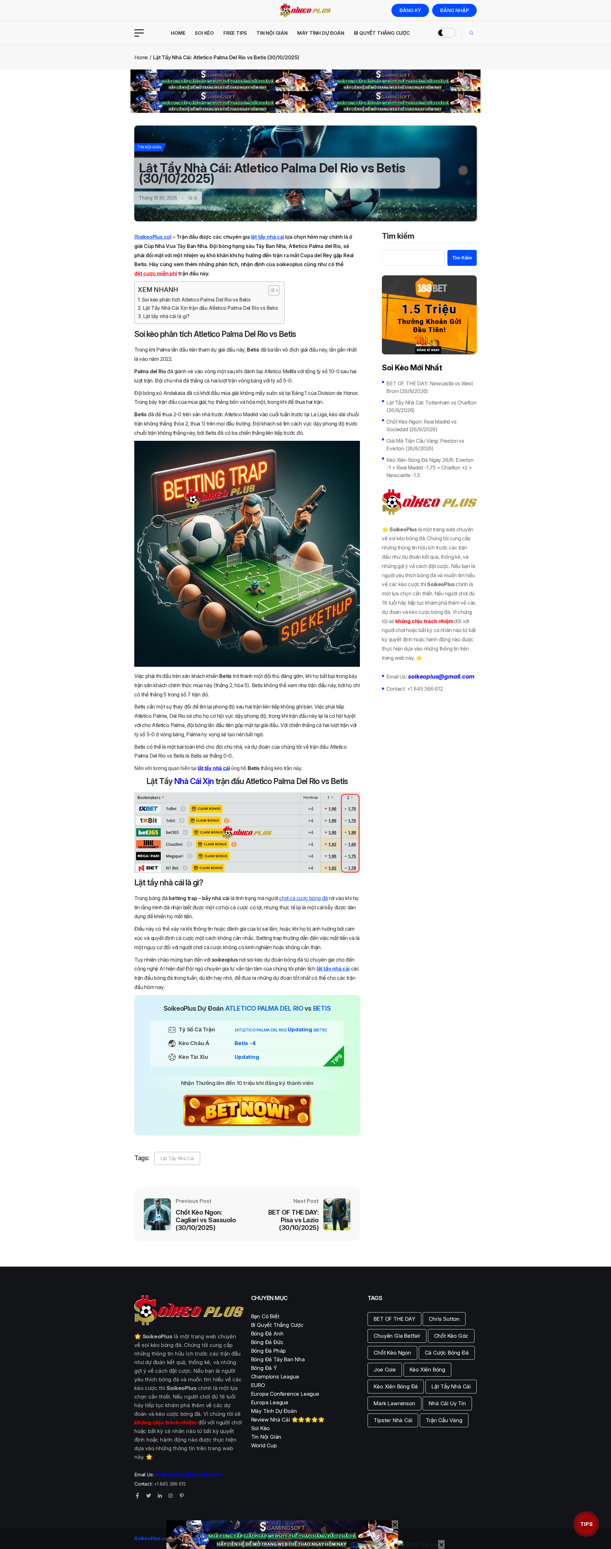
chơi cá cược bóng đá (303, 898)
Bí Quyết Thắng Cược (382, 33)
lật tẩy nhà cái (267, 237)
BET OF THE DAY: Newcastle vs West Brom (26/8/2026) (429, 387)
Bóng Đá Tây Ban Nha (278, 1359)
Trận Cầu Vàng (444, 1420)
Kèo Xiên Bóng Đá (396, 1386)
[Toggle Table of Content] (270, 290)
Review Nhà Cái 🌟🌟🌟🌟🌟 (288, 1419)
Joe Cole (385, 1369)
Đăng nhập (454, 10)
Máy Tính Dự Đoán (320, 33)
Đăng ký (410, 10)
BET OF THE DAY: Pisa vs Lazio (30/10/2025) (293, 1220)
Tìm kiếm (398, 236)
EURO (258, 1385)
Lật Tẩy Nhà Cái (177, 1158)
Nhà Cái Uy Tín (447, 1403)
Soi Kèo (204, 33)
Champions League (275, 1376)
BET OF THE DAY (394, 1319)
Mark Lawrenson (394, 1403)
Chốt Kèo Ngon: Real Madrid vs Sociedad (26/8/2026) (421, 425)
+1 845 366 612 (425, 689)
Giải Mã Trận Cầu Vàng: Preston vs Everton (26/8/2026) (425, 445)
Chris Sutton (444, 1319)
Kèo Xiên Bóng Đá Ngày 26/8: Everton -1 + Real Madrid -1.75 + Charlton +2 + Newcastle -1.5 (429, 467)
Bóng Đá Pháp (268, 1351)
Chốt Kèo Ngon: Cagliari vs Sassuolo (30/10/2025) (206, 1220)
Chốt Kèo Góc (451, 1336)
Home (178, 33)
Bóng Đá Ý (264, 1368)
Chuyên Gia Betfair (397, 1336)
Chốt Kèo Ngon (392, 1352)
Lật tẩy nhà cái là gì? (166, 316)
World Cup (264, 1445)
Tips (586, 1524)
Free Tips (235, 33)
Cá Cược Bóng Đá (447, 1352)
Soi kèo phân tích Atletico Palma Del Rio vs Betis (196, 300)
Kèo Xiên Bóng (427, 1369)
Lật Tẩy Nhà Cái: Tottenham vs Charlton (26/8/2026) (431, 406)
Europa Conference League (285, 1394)
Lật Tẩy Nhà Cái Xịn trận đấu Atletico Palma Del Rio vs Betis (210, 308)
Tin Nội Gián (272, 33)
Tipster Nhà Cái (393, 1420)
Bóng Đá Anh (267, 1333)
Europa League (269, 1402)
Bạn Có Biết (265, 1316)
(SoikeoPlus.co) (153, 237)
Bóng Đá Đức (267, 1342)
